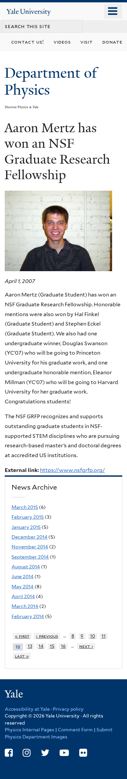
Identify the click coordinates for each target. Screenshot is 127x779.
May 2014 (23, 586)
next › (86, 646)
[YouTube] (64, 752)
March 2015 (25, 507)
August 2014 (26, 566)
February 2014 (28, 616)
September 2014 (30, 557)
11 (104, 636)
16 (63, 646)
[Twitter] (45, 752)
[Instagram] (26, 752)
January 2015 (26, 527)
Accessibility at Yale (27, 709)
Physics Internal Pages (29, 729)
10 (92, 636)
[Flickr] (83, 752)
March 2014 (25, 606)
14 (41, 646)
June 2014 (23, 576)
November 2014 (30, 546)
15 (52, 646)
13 (30, 646)
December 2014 (29, 537)
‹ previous (47, 636)
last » (22, 656)
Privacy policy (68, 709)
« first (22, 636)
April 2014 (23, 596)
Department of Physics (50, 81)
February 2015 (28, 517)
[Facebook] (9, 752)
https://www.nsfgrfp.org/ (72, 470)
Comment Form (75, 729)
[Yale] (14, 695)
